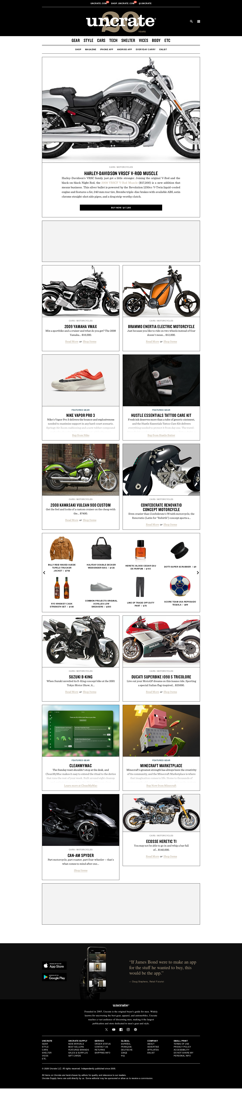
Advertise (153, 1046)
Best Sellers (76, 1046)
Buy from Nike (80, 435)
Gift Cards (74, 1055)
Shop (78, 49)
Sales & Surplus (78, 1052)
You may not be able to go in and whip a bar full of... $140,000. (161, 847)
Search (191, 21)
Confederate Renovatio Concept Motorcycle (161, 507)
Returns (100, 1049)
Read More (71, 341)
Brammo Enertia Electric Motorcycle (161, 326)
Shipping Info (102, 1052)
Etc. (44, 1058)
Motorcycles (125, 167)
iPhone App (106, 49)
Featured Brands (78, 1049)
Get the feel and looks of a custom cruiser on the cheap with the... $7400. (80, 511)
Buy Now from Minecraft (161, 785)
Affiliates (153, 1049)
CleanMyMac (80, 765)
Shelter (128, 40)
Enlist (163, 49)
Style (89, 40)
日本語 (124, 1052)
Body (156, 40)
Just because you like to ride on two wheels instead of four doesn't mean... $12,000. (161, 332)
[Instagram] (128, 1029)
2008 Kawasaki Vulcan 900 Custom (81, 505)
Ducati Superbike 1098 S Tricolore (161, 677)
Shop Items (89, 341)
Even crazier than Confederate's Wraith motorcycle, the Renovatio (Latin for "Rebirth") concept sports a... (161, 515)
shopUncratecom (123, 3)
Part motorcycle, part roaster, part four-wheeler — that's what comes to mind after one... (81, 861)
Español (126, 1043)
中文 (123, 1055)
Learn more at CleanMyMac (80, 785)
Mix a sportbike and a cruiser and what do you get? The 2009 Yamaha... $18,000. (80, 332)
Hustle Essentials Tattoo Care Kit (161, 415)
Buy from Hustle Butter (161, 435)
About (151, 1043)
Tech (113, 40)
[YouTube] (113, 1029)
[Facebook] (121, 1029)
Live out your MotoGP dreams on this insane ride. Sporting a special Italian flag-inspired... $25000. (161, 683)
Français (126, 1046)
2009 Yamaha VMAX (81, 326)
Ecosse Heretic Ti (161, 841)
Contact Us (101, 1046)
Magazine (90, 49)
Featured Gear (81, 409)
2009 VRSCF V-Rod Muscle (119, 182)
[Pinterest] (135, 1029)
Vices (143, 40)
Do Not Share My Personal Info (183, 1054)
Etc (167, 40)
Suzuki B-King (81, 677)
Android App (124, 49)
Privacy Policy (182, 1046)
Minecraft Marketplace (161, 765)
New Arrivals (76, 1043)
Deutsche (127, 1049)
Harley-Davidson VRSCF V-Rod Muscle (121, 173)
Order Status (103, 1043)
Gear (76, 40)
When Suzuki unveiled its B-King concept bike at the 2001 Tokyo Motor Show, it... (81, 683)
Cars (101, 40)
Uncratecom (99, 3)
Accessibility (181, 1049)
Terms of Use (181, 1043)
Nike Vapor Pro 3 (80, 415)
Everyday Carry (146, 49)
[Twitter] (106, 1029)
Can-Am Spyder (81, 855)
